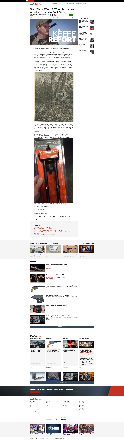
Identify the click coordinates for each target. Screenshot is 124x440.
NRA (90, 352)
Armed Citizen (79, 3)
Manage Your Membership (83, 406)
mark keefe (45, 223)
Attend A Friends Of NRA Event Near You (86, 434)
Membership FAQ (81, 405)
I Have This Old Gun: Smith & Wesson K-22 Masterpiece (60, 285)
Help (31, 406)
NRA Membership (81, 402)
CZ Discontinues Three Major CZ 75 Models (57, 295)
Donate (41, 0)
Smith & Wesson (55, 352)
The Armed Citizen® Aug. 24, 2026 (55, 275)
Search (31, 408)
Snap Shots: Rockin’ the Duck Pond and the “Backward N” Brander (48, 230)
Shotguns (32, 353)
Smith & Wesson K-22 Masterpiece (53, 353)
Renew (38, 0)
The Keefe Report (82, 371)
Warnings (47, 438)
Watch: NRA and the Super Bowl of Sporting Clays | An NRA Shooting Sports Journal (37, 255)
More (37, 262)
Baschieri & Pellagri (34, 352)
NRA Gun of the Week (70, 3)
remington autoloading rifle (52, 223)
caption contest (36, 223)
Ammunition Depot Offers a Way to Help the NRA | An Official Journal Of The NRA (86, 350)
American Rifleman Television (36, 338)
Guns (49, 319)
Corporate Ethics (42, 438)
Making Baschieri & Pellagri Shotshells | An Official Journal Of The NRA (37, 350)
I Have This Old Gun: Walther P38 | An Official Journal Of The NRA (37, 363)
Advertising (32, 402)
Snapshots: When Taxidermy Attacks (42, 227)
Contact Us (31, 404)
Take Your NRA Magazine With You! (37, 434)
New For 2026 (56, 3)
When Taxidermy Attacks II (67, 223)
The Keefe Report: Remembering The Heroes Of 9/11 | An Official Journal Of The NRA (86, 255)
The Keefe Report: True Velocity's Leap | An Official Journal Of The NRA (53, 255)
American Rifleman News (84, 338)
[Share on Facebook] (50, 14)
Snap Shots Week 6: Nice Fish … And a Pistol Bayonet (45, 234)
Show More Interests (67, 382)
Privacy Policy (32, 438)
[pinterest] (55, 14)
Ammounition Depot (83, 352)
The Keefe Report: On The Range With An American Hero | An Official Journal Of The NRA (70, 255)
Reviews (62, 3)
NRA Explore (65, 405)
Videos (47, 405)
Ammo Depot (88, 352)
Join (36, 0)
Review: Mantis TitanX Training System (56, 306)
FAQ (30, 405)
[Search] (93, 4)
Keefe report (42, 223)
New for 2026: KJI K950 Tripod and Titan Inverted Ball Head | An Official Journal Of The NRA (86, 355)
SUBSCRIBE (35, 392)
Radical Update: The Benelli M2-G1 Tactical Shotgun (59, 316)
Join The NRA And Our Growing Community (53, 434)
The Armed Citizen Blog (71, 352)
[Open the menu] (87, 4)
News (50, 3)
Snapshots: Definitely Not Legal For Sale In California (45, 229)
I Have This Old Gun (51, 288)
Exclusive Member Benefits (83, 404)
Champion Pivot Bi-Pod (39, 136)
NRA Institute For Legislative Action (68, 404)
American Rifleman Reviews (35, 371)
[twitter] (52, 14)
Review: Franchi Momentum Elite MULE (56, 264)
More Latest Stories (66, 326)
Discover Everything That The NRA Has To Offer (69, 434)
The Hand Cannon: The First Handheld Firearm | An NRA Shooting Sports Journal (53, 355)
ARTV (31, 367)
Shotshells (39, 352)
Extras (33, 15)
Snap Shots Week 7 (60, 223)
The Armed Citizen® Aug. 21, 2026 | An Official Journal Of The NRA (69, 350)
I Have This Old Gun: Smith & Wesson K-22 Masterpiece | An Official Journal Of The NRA (53, 350)
